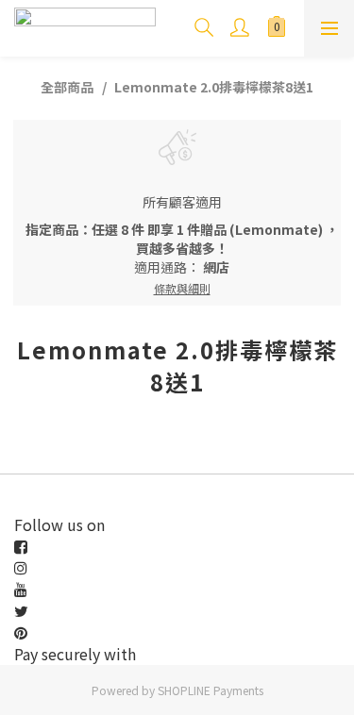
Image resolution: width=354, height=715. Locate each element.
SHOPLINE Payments (210, 690)
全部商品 (67, 86)
